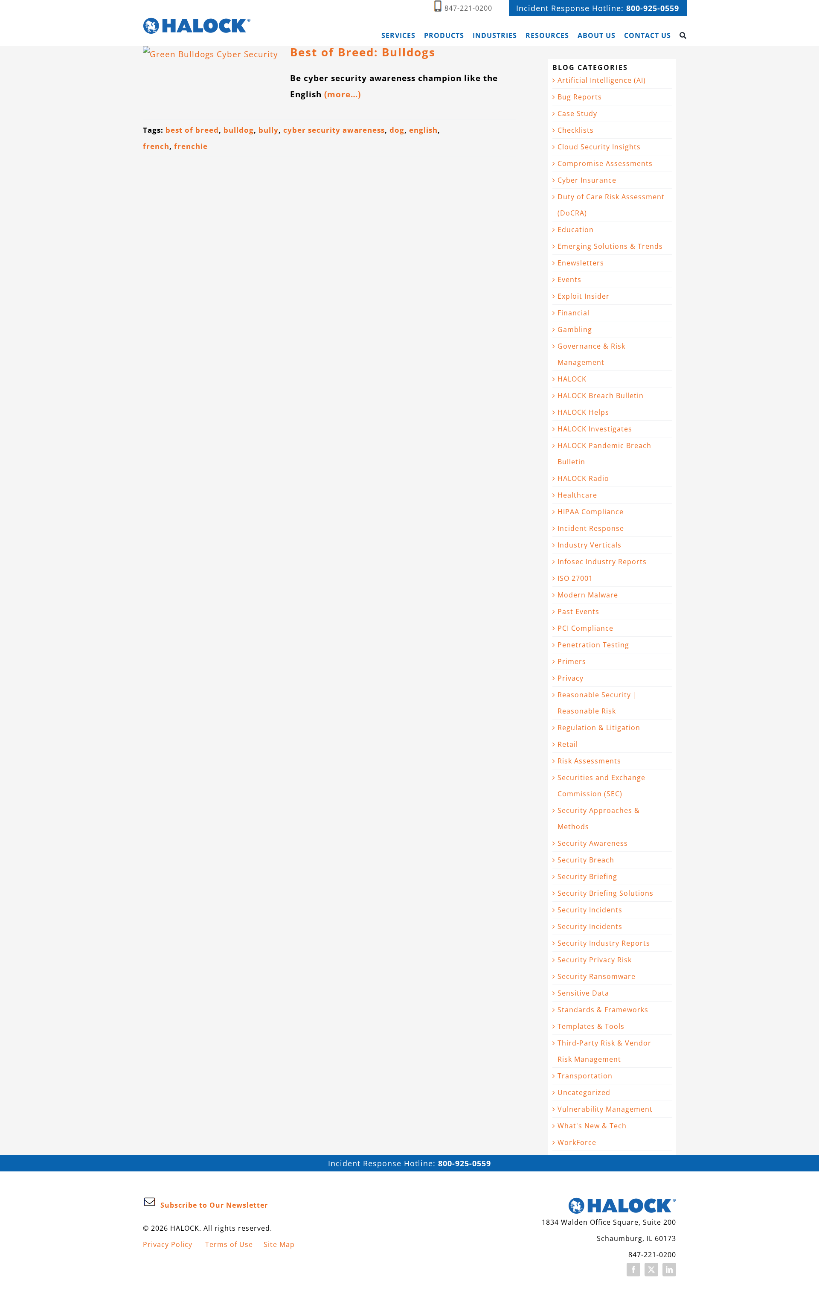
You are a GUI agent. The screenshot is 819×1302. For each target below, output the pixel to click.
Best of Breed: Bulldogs (363, 52)
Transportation (585, 1076)
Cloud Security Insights (599, 146)
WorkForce (577, 1142)
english (423, 130)
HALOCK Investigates (595, 429)
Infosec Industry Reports (602, 561)
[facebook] (633, 1269)
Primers (572, 661)
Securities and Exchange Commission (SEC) (601, 785)
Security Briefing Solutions (605, 893)
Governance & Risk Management (591, 354)
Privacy (571, 678)
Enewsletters (581, 263)
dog (396, 130)
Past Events (578, 611)
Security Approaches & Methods (599, 818)
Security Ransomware (597, 976)
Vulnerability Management (605, 1109)
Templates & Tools (591, 1026)
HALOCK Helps (583, 412)
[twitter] (651, 1269)
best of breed (192, 130)
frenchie (191, 146)
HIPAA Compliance (591, 511)
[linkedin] (669, 1269)
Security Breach (586, 860)
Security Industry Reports (604, 943)
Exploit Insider (584, 296)
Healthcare (577, 495)
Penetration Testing (593, 645)
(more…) (342, 94)
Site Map (279, 1244)
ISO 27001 (575, 578)
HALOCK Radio (583, 478)
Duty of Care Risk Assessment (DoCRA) (611, 205)
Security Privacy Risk (595, 959)
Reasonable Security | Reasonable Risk (597, 703)
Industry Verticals (590, 545)
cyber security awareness (334, 130)
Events (569, 279)
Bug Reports (580, 97)
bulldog (239, 130)
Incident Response (591, 528)
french (156, 146)
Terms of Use (229, 1244)
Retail (568, 744)
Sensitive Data (583, 993)
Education (576, 229)
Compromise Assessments (605, 163)
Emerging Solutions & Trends (610, 246)
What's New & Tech (592, 1125)
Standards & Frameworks (603, 1009)
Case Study (577, 113)
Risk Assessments (589, 761)
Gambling (575, 329)
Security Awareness (593, 843)
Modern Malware (588, 595)
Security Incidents (590, 910)
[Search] (683, 35)
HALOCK (572, 379)
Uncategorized (584, 1092)
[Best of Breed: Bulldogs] (211, 75)
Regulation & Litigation (599, 727)
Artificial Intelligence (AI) (602, 80)
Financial (574, 312)
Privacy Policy (167, 1244)
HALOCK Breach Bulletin (601, 395)
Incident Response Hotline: (597, 8)
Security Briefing (587, 876)
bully (268, 130)
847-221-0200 (468, 8)
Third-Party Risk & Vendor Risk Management (604, 1051)
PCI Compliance (585, 628)
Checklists (576, 130)
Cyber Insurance (587, 180)
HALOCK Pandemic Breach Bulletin (604, 453)
